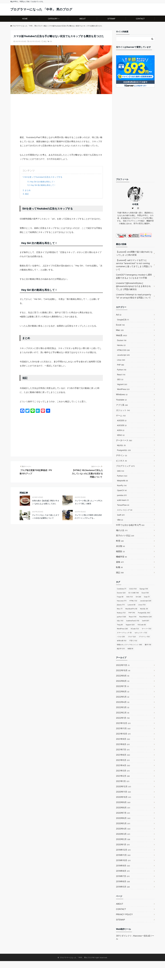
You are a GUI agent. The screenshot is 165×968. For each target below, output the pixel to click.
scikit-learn (123, 500)
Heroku (121, 345)
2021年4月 (123, 765)
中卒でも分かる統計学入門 (130, 525)
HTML (133, 601)
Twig (120, 625)
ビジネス (121, 460)
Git (138, 597)
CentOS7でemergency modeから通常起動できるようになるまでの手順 (134, 276)
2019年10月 (123, 860)
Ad (118, 314)
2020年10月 (123, 797)
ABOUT (82, 18)
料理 (120, 541)
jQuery (121, 605)
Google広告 (123, 319)
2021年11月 (123, 728)
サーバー (146, 629)
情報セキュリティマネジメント (129, 645)
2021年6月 (123, 755)
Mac (120, 330)
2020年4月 (123, 828)
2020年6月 (123, 818)
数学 (148, 645)
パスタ (121, 637)
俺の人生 (121, 530)
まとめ (28, 190)
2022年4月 (122, 702)
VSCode (142, 625)
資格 (120, 562)
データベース (124, 440)
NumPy (122, 485)
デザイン (121, 455)
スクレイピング (124, 510)
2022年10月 (123, 670)
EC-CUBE (134, 593)
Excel (120, 324)
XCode (135, 629)
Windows (121, 394)
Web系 (121, 335)
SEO (120, 379)
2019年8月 (123, 871)
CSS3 (133, 589)
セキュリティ (141, 633)
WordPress (123, 389)
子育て (133, 641)
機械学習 (121, 556)
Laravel (131, 605)
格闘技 (120, 551)
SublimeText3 (132, 621)
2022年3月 (122, 707)
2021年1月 (122, 781)
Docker (121, 340)
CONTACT (140, 18)
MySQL (121, 445)
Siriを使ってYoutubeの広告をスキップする (43, 177)
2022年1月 (123, 718)
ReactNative (145, 617)
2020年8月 (123, 807)
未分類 (120, 546)
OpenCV (122, 490)
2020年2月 (123, 839)
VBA (120, 520)
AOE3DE (122, 425)
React (121, 374)
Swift (121, 515)
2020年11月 (123, 791)
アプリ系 (122, 405)
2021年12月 (123, 723)
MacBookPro (131, 609)
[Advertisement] (61, 116)
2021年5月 (123, 760)
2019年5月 (123, 886)
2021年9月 (123, 739)
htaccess (121, 601)
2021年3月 (123, 770)
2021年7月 (123, 749)
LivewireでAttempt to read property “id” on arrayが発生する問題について (133, 296)
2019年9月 (123, 865)
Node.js (121, 613)
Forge (120, 597)
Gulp (147, 597)
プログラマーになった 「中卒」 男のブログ (41, 9)
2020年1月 (123, 844)
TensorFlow (123, 505)
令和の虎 (121, 641)
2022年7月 (122, 686)
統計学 (121, 649)
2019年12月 (123, 849)
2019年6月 (123, 881)
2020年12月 (123, 786)
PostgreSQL (124, 450)
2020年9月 (123, 802)
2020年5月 (123, 823)
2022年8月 (122, 681)
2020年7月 (123, 813)
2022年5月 (122, 696)
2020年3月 (123, 834)
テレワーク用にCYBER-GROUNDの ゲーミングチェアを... (88, 516)
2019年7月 (123, 876)
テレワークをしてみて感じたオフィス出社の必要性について (45, 516)
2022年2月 (122, 712)
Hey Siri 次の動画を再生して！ (42, 182)
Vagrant (122, 384)
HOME (24, 18)
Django (144, 589)
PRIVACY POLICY (124, 914)
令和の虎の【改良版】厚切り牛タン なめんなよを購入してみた (45, 502)
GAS (120, 471)
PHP (120, 365)
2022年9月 (122, 675)
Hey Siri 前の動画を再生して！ (43, 185)
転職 (119, 567)
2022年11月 (123, 665)
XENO (121, 435)
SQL (120, 621)
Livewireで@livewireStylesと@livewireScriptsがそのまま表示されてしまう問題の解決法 (133, 286)
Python (121, 370)
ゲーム (121, 415)
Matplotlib (122, 480)
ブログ (132, 637)
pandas (122, 495)
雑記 (45, 41)
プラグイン (144, 637)
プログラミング (125, 466)
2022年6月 (122, 691)
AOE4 (120, 430)
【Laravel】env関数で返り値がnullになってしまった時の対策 (134, 253)
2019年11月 (123, 855)
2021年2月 (123, 776)
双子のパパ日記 (125, 535)
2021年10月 (123, 733)
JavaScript (123, 355)
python (121, 617)
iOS (51, 41)
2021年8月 (123, 744)
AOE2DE (121, 420)
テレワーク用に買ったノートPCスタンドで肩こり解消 (88, 502)
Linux (121, 360)
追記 (27, 194)
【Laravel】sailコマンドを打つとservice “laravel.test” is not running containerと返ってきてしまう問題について (134, 265)
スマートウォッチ (124, 633)
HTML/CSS (123, 350)
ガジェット (123, 410)
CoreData (121, 589)
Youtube (121, 399)
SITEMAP (111, 18)
